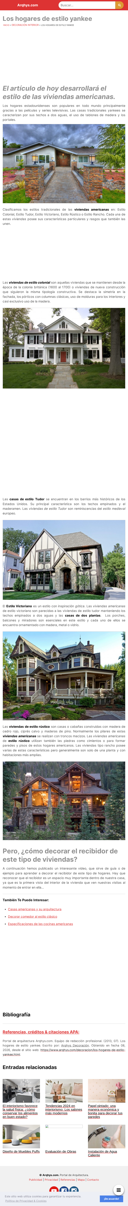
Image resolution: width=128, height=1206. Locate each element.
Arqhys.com (27, 5)
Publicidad (35, 1179)
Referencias (67, 1179)
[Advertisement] (64, 54)
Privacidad (51, 1179)
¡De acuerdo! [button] (111, 1198)
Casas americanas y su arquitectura (35, 909)
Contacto (93, 1179)
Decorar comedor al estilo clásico (32, 917)
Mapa (81, 1179)
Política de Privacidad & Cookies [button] (25, 1201)
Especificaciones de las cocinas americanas (40, 924)
